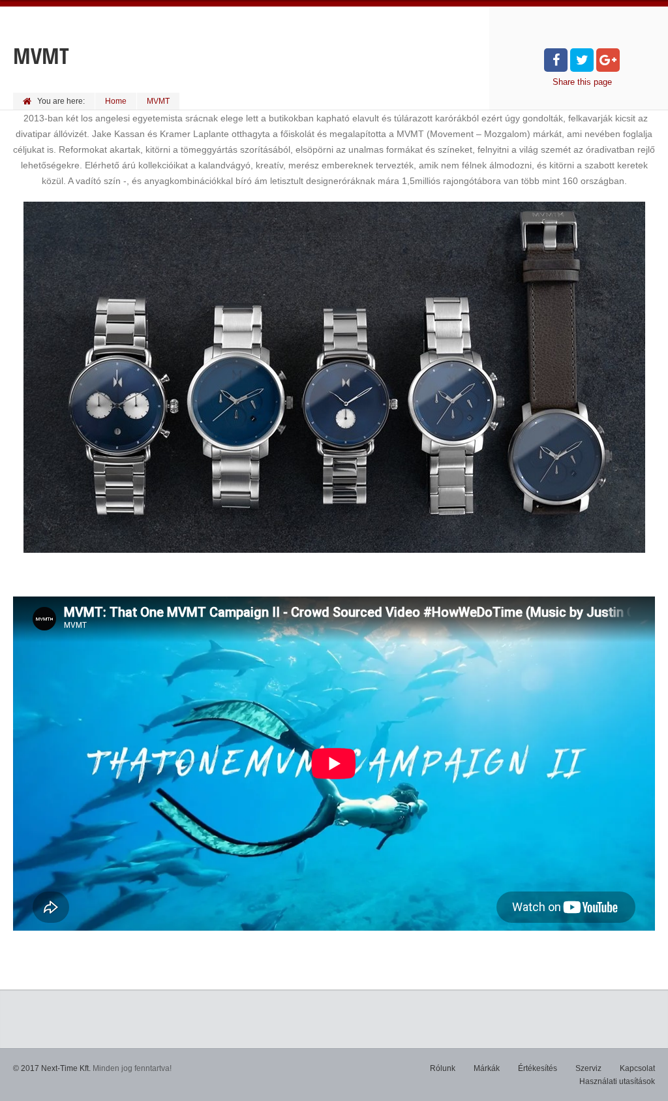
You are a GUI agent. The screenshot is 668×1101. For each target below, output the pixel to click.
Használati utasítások (617, 1081)
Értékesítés (537, 1068)
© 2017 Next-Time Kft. (52, 1068)
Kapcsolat (637, 1068)
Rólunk (442, 1068)
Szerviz (588, 1068)
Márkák (487, 1068)
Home (116, 101)
